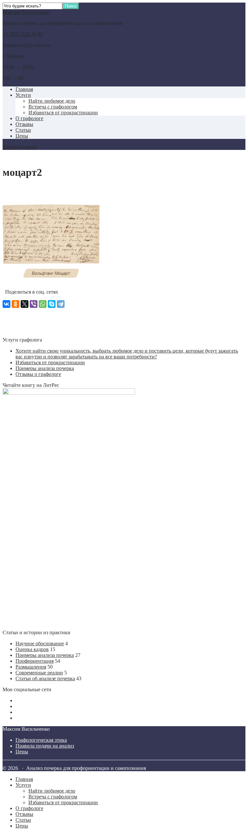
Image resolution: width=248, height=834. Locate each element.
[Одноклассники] (15, 304)
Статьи (23, 130)
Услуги (23, 95)
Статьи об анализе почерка (45, 678)
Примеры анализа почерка (45, 368)
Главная (24, 89)
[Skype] (52, 304)
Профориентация (35, 661)
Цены (22, 136)
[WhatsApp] (42, 304)
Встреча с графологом (52, 106)
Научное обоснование (40, 643)
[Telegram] (61, 304)
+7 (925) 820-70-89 (23, 34)
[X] (24, 304)
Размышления (31, 667)
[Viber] (33, 304)
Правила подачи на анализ (45, 746)
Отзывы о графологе (38, 374)
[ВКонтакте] (6, 304)
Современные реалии (39, 672)
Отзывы (24, 124)
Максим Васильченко (26, 12)
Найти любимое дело (51, 101)
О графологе (29, 118)
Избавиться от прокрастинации (63, 112)
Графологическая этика (41, 740)
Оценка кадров (32, 649)
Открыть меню (20, 147)
